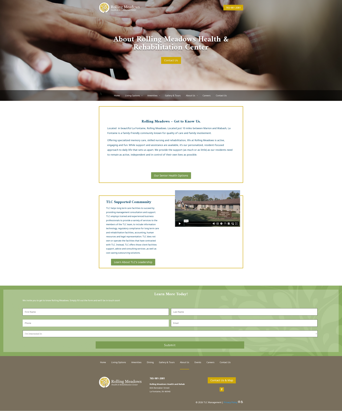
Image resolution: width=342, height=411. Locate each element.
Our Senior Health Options (171, 175)
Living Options (118, 362)
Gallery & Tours (167, 362)
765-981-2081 (233, 7)
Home (103, 362)
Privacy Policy (230, 402)
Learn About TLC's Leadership (133, 262)
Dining (150, 362)
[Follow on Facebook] (222, 389)
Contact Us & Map (221, 380)
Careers (210, 362)
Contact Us (171, 60)
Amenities (136, 362)
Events (198, 362)
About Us (184, 362)
